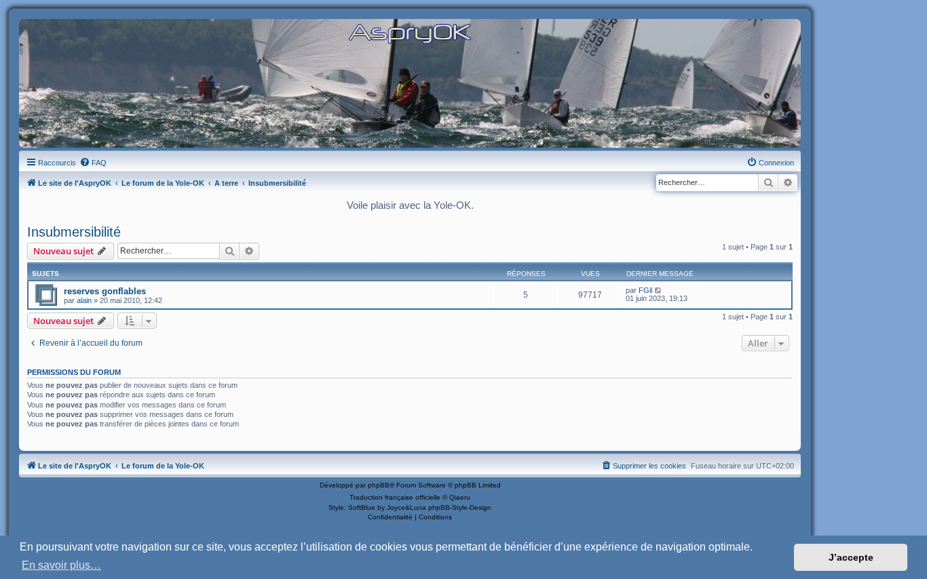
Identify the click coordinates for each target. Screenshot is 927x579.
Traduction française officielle (394, 497)
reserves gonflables (105, 291)
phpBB (379, 485)
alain (84, 300)
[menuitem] (93, 163)
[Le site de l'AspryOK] (409, 32)
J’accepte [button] (851, 557)
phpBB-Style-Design (459, 507)
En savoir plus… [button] (61, 565)
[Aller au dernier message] (658, 290)
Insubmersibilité (74, 231)
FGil (645, 290)
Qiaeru (459, 497)
